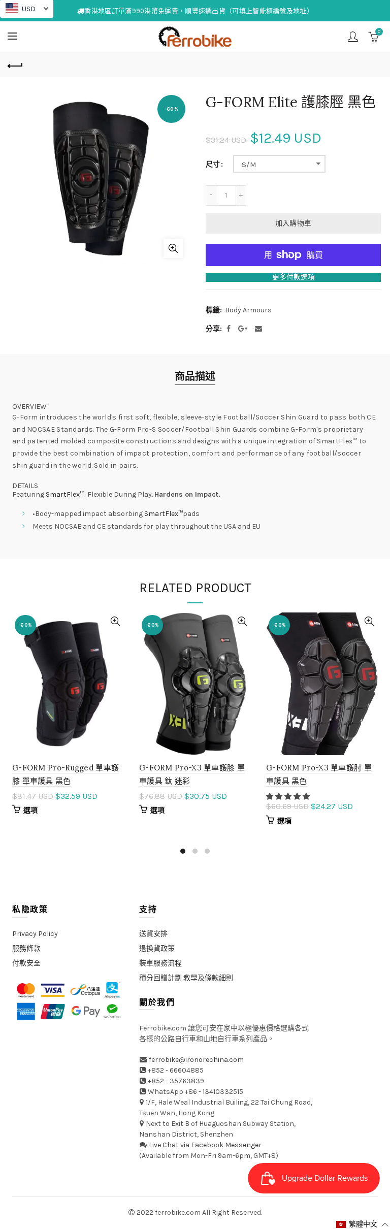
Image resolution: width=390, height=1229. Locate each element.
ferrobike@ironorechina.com (196, 1059)
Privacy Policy (35, 933)
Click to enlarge (173, 248)
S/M (249, 164)
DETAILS (25, 486)
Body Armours (248, 310)
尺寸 (213, 164)
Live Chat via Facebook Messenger (205, 1145)
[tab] (195, 407)
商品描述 (195, 376)
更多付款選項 (293, 277)
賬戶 (353, 36)
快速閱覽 (115, 621)
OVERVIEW (29, 407)
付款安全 (26, 963)
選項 (30, 810)
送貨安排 (153, 933)
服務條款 (26, 948)
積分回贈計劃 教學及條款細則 (186, 978)
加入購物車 (293, 223)
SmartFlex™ (65, 494)
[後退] (15, 64)
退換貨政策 (157, 948)
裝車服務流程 (160, 963)
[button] (288, 796)
